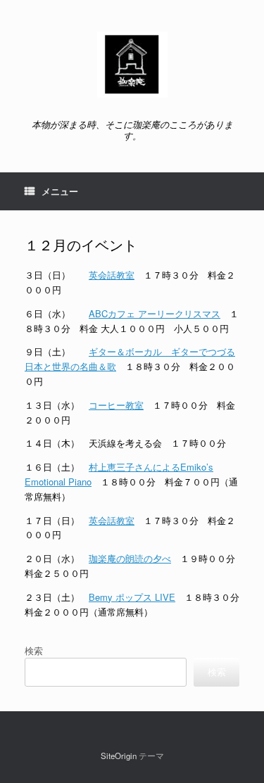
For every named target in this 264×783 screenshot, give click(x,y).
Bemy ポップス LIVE (132, 597)
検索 (34, 650)
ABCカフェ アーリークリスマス (154, 313)
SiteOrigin (119, 755)
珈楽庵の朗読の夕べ (130, 558)
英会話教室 (111, 274)
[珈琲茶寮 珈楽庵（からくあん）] (132, 65)
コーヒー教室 (116, 405)
